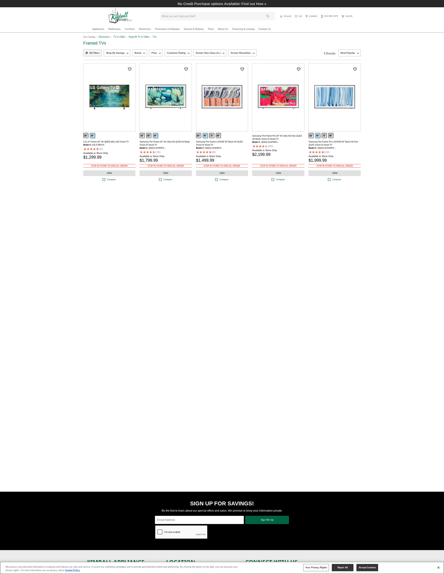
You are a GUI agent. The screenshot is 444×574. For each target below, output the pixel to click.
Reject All (343, 567)
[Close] (438, 567)
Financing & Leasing (243, 29)
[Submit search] (268, 16)
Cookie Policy (72, 570)
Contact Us (265, 29)
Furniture (130, 29)
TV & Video (119, 37)
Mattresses (114, 29)
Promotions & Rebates (167, 29)
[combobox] (117, 52)
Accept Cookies (367, 567)
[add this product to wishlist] (130, 69)
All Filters (94, 52)
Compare (111, 179)
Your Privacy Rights (316, 567)
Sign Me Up (267, 519)
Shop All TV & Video (139, 37)
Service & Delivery (194, 29)
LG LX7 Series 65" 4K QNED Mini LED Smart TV (106, 142)
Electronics (145, 29)
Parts (211, 29)
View (109, 173)
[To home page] (121, 16)
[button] (281, 16)
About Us (223, 29)
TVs (155, 37)
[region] (222, 568)
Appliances (98, 29)
